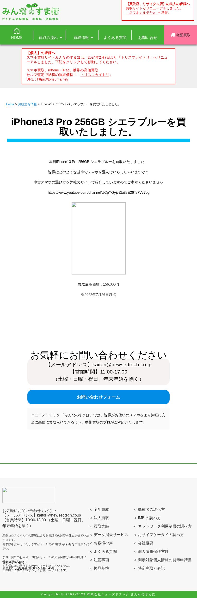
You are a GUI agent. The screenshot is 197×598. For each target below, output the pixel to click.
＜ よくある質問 (103, 551)
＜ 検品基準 (99, 568)
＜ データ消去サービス (108, 535)
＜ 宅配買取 (99, 509)
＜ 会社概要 (143, 543)
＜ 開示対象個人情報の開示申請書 (162, 560)
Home (10, 104)
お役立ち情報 (27, 104)
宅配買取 (183, 34)
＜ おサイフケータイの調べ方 (158, 535)
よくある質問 (115, 37)
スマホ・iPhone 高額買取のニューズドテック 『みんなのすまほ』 (30, 11)
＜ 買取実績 (99, 526)
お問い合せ (147, 37)
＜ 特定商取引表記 (149, 568)
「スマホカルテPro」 (142, 12)
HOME (16, 37)
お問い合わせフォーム (98, 397)
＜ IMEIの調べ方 (147, 518)
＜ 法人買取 (99, 518)
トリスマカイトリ (94, 75)
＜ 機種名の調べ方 (149, 509)
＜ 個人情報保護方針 (151, 551)
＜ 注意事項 (99, 560)
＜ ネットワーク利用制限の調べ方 (162, 526)
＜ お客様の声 (101, 543)
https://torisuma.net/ (52, 79)
